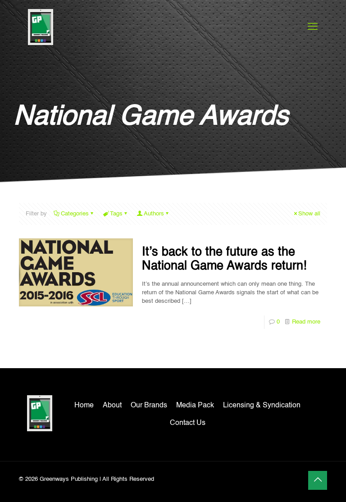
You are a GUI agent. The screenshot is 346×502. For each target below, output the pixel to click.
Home (84, 405)
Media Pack (195, 405)
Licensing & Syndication (261, 405)
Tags (116, 214)
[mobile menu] (312, 27)
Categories (75, 214)
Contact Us (187, 423)
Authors (154, 214)
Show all (309, 214)
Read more (306, 322)
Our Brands (149, 405)
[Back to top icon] (317, 480)
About (112, 405)
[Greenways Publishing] (40, 27)
